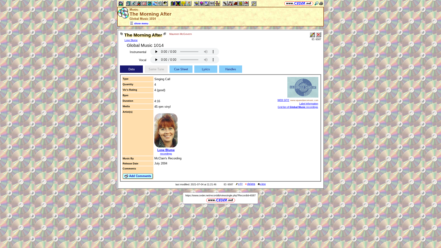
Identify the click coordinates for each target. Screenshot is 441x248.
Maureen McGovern (180, 34)
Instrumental (138, 52)
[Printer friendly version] (321, 3)
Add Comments (139, 176)
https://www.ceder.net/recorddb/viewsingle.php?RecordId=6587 (220, 195)
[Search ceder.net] (316, 3)
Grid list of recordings (298, 107)
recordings (166, 153)
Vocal (142, 60)
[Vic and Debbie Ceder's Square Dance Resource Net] (299, 3)
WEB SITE (283, 100)
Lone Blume (131, 40)
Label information (308, 103)
